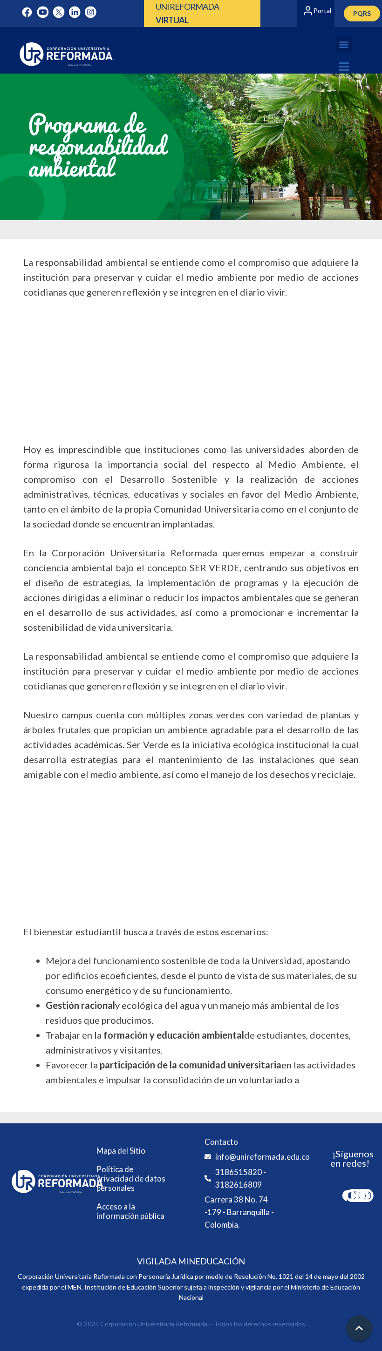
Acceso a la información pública (130, 1211)
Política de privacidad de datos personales (130, 1178)
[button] (344, 44)
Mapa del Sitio (120, 1150)
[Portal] (308, 10)
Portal (322, 10)
